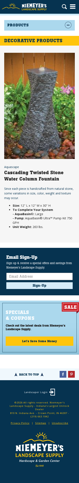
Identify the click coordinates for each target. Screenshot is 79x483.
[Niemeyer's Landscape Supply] (24, 7)
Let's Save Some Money (39, 341)
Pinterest (71, 374)
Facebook (63, 374)
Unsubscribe (60, 423)
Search (64, 7)
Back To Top (29, 374)
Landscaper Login (36, 392)
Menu (72, 6)
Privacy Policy (20, 423)
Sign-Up (40, 286)
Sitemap (40, 423)
